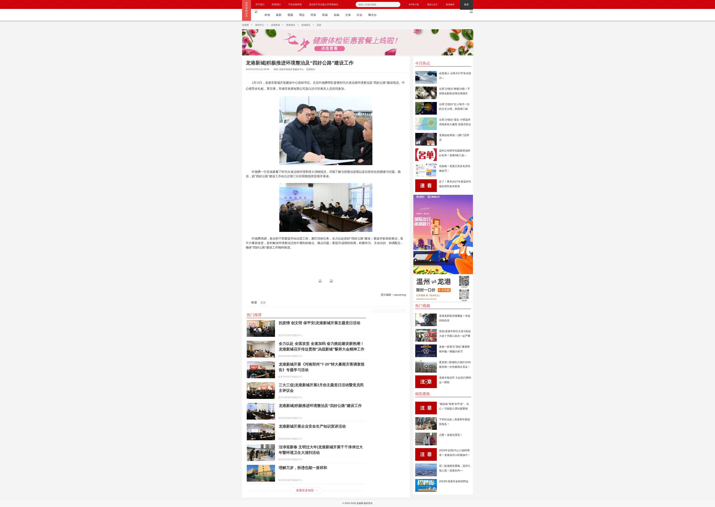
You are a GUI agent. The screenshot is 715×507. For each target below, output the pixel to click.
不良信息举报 (295, 4)
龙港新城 (275, 25)
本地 (267, 14)
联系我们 (276, 4)
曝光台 (372, 14)
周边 (302, 14)
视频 (290, 14)
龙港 (263, 302)
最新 (279, 14)
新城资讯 (305, 25)
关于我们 (259, 4)
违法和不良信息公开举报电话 (323, 4)
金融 (336, 14)
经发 (313, 14)
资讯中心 (260, 25)
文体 (348, 14)
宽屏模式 (310, 69)
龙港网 (245, 25)
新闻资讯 (290, 25)
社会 (359, 14)
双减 (325, 14)
